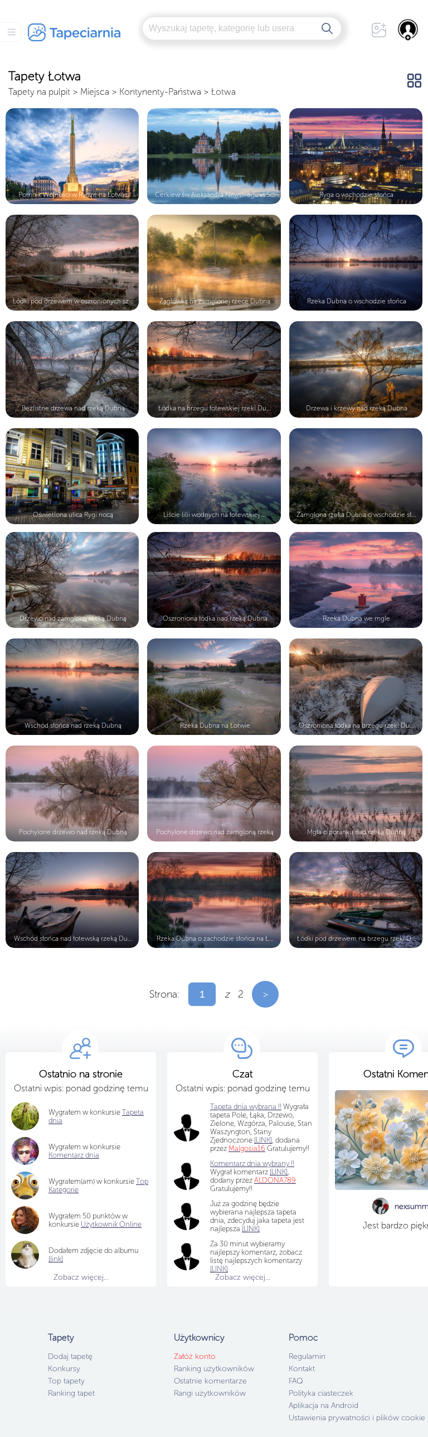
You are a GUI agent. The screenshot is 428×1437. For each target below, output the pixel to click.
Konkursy (64, 1368)
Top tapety (66, 1381)
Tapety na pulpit (39, 91)
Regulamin (307, 1356)
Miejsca (94, 91)
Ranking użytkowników (214, 1368)
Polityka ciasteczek (321, 1393)
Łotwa (223, 91)
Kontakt (302, 1368)
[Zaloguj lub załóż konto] (408, 29)
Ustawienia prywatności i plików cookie (357, 1418)
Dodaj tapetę (70, 1356)
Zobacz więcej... (81, 1277)
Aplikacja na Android (323, 1405)
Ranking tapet (71, 1393)
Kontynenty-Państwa (160, 91)
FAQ (296, 1381)
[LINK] (279, 1172)
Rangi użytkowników (210, 1393)
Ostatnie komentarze (210, 1381)
